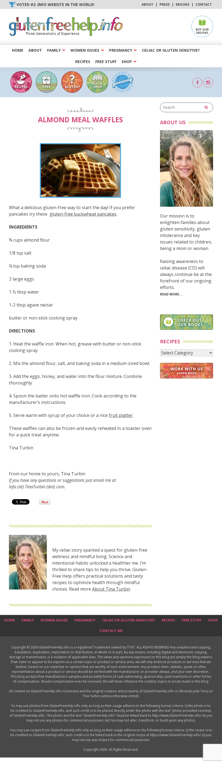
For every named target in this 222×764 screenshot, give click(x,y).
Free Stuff (105, 61)
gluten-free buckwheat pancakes (83, 214)
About (147, 4)
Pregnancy (120, 50)
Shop (127, 61)
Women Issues (84, 50)
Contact (203, 4)
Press (164, 4)
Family (54, 50)
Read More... (171, 294)
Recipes (82, 61)
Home (17, 50)
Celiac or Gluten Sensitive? (171, 50)
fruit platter (121, 415)
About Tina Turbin (111, 589)
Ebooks (182, 4)
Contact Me (111, 630)
